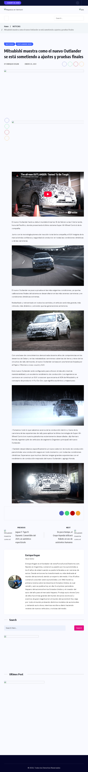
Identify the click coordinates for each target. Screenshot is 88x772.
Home (6, 26)
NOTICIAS (16, 26)
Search (79, 628)
